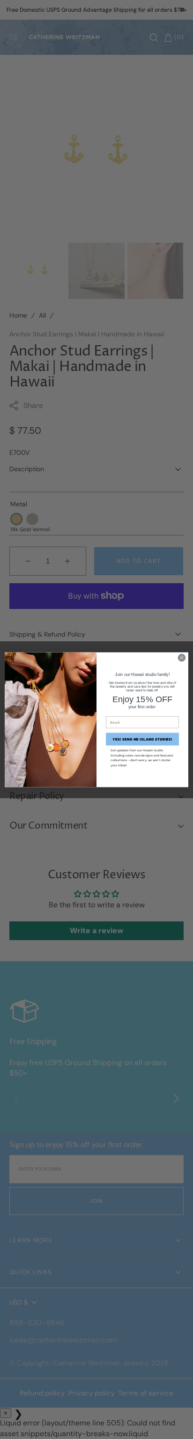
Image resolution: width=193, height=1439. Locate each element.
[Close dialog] (181, 657)
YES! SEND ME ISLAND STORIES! (142, 739)
